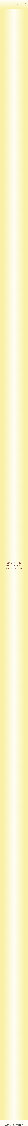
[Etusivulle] (14, 6)
